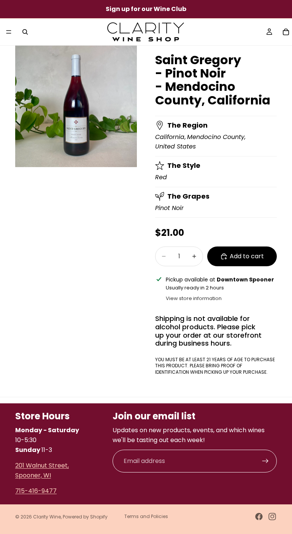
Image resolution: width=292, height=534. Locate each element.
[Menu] (8, 32)
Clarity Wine (47, 516)
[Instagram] (272, 516)
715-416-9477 (36, 491)
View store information (194, 298)
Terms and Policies (146, 516)
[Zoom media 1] (76, 106)
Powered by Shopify (85, 516)
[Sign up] (265, 461)
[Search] (25, 32)
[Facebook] (258, 516)
